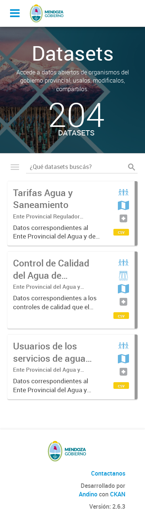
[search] (132, 167)
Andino (88, 494)
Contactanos (108, 473)
